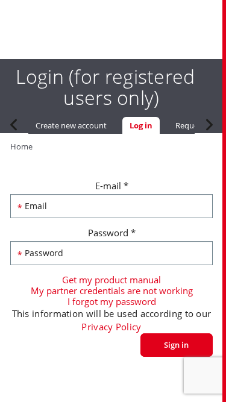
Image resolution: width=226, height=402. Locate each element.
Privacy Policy (111, 327)
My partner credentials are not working (112, 290)
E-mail (111, 185)
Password (112, 232)
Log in (145, 125)
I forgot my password (111, 301)
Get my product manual (111, 280)
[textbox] (111, 206)
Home (21, 146)
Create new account (71, 125)
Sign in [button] (176, 344)
